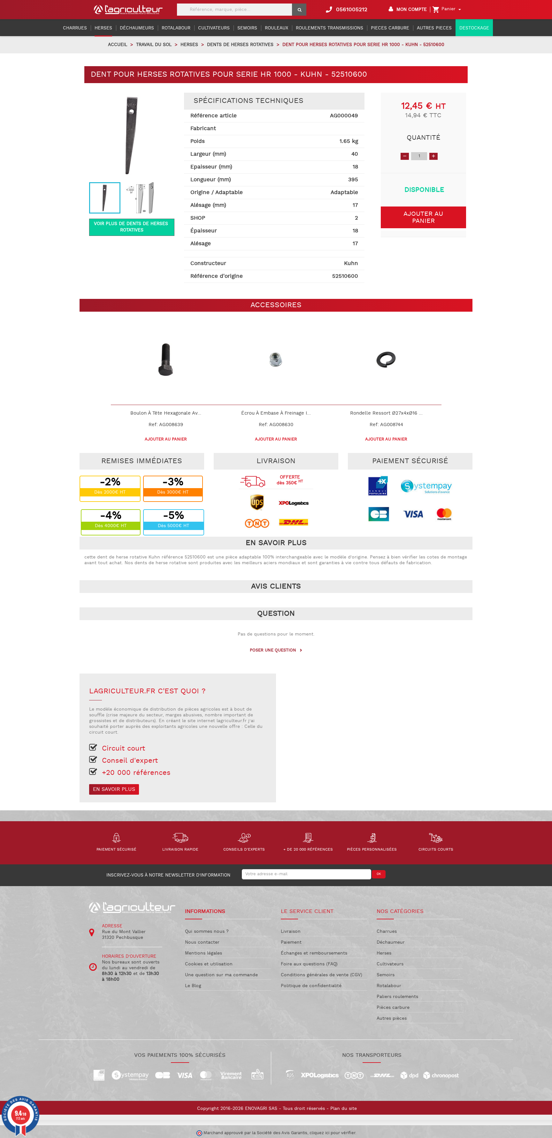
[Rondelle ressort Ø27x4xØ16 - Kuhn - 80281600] (386, 359)
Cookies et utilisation (209, 964)
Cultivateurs (390, 964)
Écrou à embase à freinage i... (276, 413)
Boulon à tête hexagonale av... (165, 413)
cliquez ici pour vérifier (332, 1132)
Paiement (291, 942)
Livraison (291, 931)
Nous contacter (202, 942)
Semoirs (386, 975)
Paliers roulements (397, 997)
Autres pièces (392, 1018)
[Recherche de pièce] (299, 10)
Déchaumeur (391, 942)
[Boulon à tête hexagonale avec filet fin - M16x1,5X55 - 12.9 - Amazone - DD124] (166, 359)
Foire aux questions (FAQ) (309, 964)
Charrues (387, 931)
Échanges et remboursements (314, 953)
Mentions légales (203, 953)
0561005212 (346, 9)
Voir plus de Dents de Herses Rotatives (132, 227)
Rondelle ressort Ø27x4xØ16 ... (386, 413)
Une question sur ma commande (221, 975)
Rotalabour (389, 986)
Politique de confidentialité (311, 986)
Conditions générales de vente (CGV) (321, 975)
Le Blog (193, 986)
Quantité (423, 138)
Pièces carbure (393, 1007)
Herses (384, 953)
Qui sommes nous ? (207, 931)
